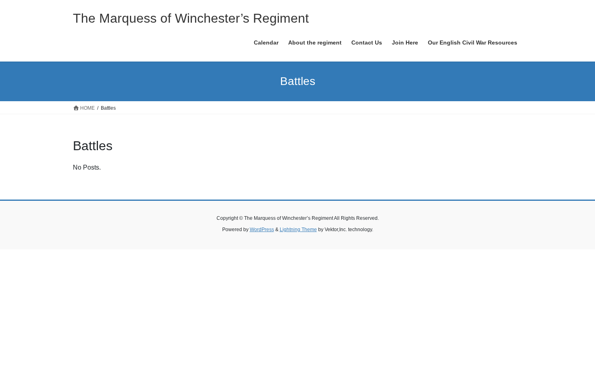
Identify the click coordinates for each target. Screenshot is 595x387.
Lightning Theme (298, 229)
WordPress (262, 229)
